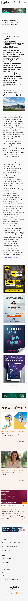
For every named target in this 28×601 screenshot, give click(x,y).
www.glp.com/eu (13, 257)
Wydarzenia (6, 569)
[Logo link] (5, 2)
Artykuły (17, 20)
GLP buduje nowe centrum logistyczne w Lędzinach (11, 23)
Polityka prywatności (10, 579)
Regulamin (6, 565)
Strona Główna (7, 20)
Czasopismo (6, 559)
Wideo (4, 572)
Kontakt (5, 576)
